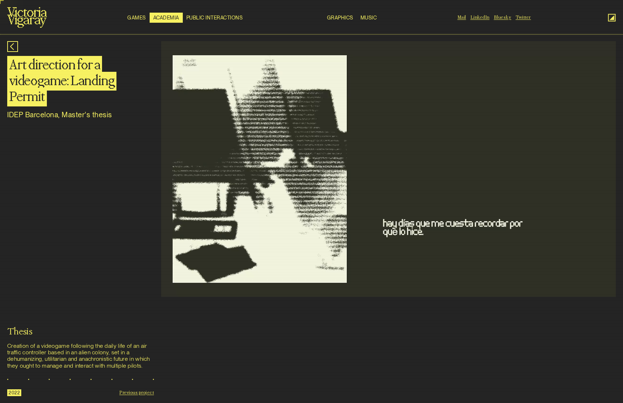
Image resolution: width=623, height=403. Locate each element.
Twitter (523, 17)
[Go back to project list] (12, 46)
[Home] (27, 17)
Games (136, 18)
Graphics (340, 18)
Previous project (136, 392)
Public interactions (214, 18)
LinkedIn (480, 17)
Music (369, 18)
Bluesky (503, 17)
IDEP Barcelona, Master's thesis (59, 114)
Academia (166, 18)
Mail (462, 17)
